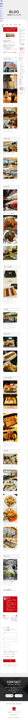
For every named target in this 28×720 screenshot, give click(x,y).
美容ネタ (20, 83)
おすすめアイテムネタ (22, 55)
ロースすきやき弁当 (13, 411)
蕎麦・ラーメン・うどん (22, 75)
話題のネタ (20, 84)
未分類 (20, 80)
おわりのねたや (21, 57)
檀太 (12, 347)
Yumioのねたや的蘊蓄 (21, 53)
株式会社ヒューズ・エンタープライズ (14, 712)
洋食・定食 (21, 73)
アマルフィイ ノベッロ (11, 326)
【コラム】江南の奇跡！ (22, 37)
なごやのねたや (21, 76)
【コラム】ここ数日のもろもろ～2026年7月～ (22, 34)
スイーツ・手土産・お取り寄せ (22, 67)
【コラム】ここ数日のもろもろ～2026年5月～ (22, 40)
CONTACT (16, 24)
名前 (3, 638)
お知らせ (20, 59)
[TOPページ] (1, 11)
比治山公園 (11, 581)
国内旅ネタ (20, 79)
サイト (4, 647)
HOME (3, 24)
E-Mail (18, 695)
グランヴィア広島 (14, 464)
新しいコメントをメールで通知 (10, 654)
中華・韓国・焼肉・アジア (22, 70)
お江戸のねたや (21, 58)
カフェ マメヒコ (10, 105)
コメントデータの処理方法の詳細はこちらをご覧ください (10, 666)
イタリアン (21, 62)
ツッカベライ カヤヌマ (10, 300)
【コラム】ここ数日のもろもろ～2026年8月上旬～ (22, 30)
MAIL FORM (9, 695)
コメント (4, 632)
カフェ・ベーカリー (22, 63)
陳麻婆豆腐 (12, 213)
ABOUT (11, 24)
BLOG (20, 24)
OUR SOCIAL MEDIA (13, 714)
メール (4, 642)
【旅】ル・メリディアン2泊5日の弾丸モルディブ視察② (22, 43)
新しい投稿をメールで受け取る (10, 656)
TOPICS (6, 24)
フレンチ (21, 68)
